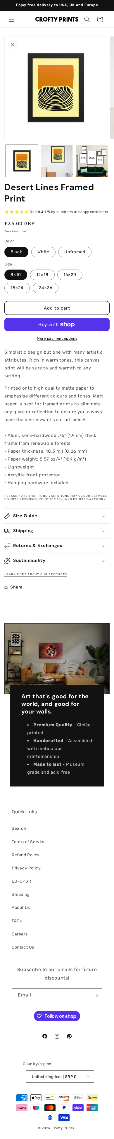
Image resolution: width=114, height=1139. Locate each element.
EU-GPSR (21, 881)
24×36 (45, 287)
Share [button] (16, 587)
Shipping (21, 894)
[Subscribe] (95, 995)
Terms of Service (29, 841)
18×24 (17, 287)
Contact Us (23, 947)
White (43, 251)
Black (16, 251)
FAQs (17, 921)
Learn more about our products (35, 574)
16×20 (69, 274)
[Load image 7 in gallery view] (92, 161)
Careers (19, 934)
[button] (11, 19)
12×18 (42, 274)
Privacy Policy (26, 868)
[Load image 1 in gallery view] (22, 161)
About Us (21, 907)
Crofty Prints (63, 1128)
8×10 (16, 274)
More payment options (57, 338)
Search (19, 828)
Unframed (74, 251)
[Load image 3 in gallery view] (57, 161)
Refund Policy (26, 854)
